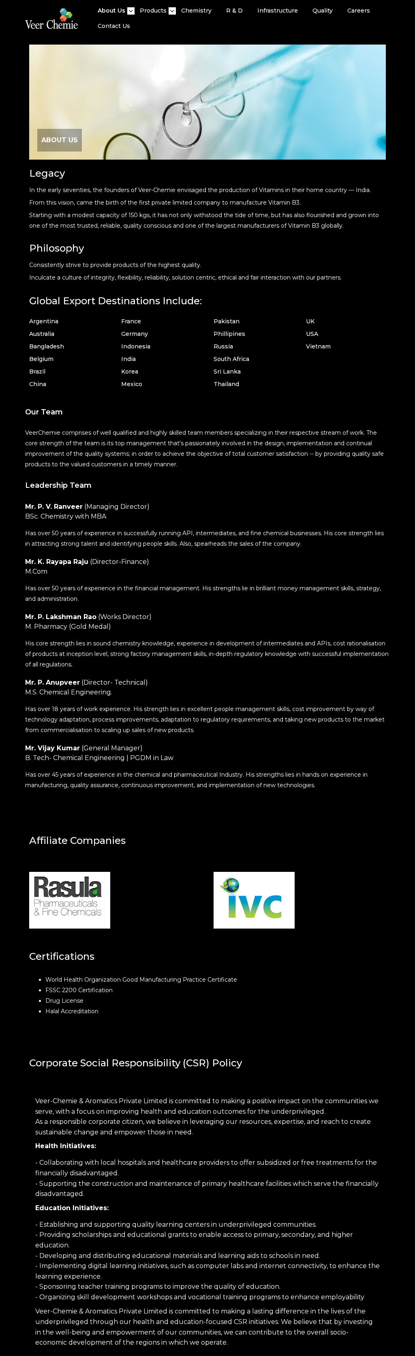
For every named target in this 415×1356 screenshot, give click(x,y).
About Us (111, 10)
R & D (234, 10)
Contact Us (114, 26)
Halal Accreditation (71, 1011)
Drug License (64, 1000)
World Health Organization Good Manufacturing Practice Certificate (141, 979)
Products (153, 10)
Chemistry (196, 10)
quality (322, 10)
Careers (358, 10)
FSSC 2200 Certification (79, 990)
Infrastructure (277, 10)
